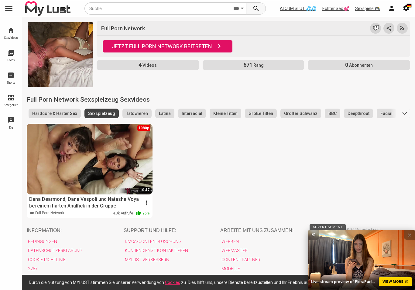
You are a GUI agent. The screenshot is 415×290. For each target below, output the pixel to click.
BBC (332, 113)
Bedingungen (42, 241)
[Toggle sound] (313, 235)
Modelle (230, 268)
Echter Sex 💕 (335, 8)
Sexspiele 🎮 (367, 8)
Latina (165, 113)
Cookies (172, 282)
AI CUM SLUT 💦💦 (298, 8)
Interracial (192, 113)
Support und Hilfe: (150, 230)
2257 (33, 268)
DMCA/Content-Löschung (153, 241)
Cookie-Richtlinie (47, 259)
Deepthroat (358, 113)
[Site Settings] (406, 8)
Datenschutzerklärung (55, 250)
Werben (230, 241)
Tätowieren (137, 113)
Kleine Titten (225, 113)
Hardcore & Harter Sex (54, 113)
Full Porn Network (49, 213)
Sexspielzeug (101, 113)
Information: (44, 230)
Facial (386, 113)
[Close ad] (409, 235)
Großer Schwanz (300, 113)
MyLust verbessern (147, 259)
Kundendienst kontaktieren (156, 250)
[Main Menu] (8, 8)
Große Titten (261, 113)
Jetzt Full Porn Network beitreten (162, 46)
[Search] (256, 8)
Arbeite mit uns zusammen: (256, 230)
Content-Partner (240, 259)
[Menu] (392, 8)
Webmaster (234, 250)
